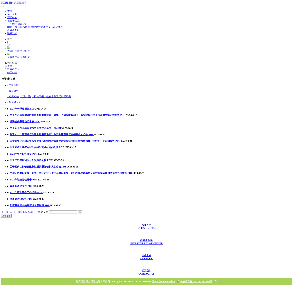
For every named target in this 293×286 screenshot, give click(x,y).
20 (22, 212)
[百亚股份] (146, 2)
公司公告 (12, 72)
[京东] (8, 54)
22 (27, 212)
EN (9, 45)
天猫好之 (25, 51)
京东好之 (25, 57)
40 (32, 212)
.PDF (22, 108)
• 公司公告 (13, 91)
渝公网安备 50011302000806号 (196, 281)
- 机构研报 (38, 96)
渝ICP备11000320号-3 (163, 281)
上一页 (5, 212)
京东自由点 (13, 57)
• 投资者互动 (14, 102)
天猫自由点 (13, 51)
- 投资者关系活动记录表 (57, 96)
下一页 (36, 212)
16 (13, 212)
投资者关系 (13, 69)
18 (17, 212)
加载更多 (6, 216)
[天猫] (8, 48)
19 (20, 212)
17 (15, 212)
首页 (9, 11)
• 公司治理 (13, 85)
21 (25, 212)
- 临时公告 (13, 96)
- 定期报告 (25, 96)
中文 (9, 39)
